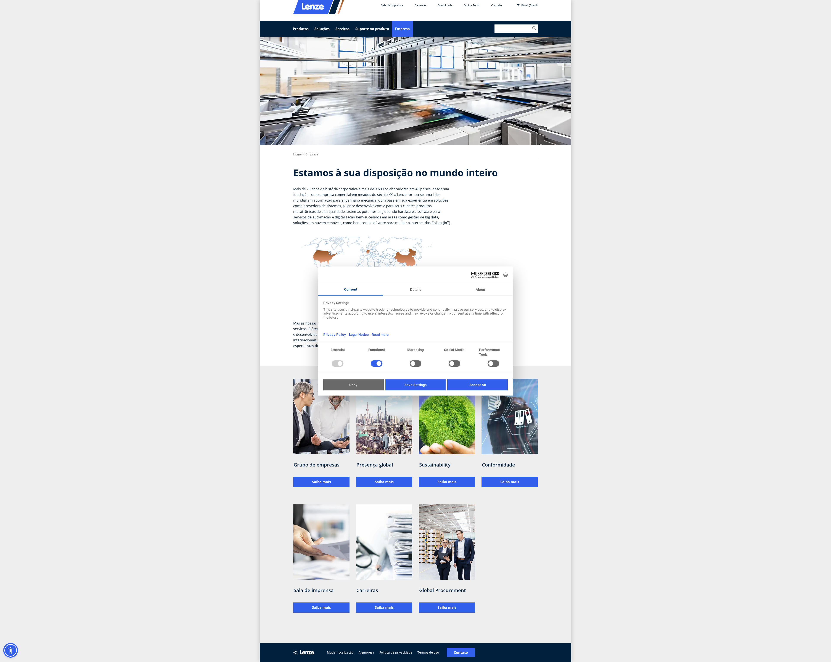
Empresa (402, 28)
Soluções (322, 28)
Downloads (445, 5)
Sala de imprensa (392, 5)
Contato (496, 5)
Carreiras (420, 5)
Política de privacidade (395, 652)
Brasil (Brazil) (529, 5)
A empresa (366, 652)
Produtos (301, 28)
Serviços (342, 28)
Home (297, 154)
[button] (10, 650)
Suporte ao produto (372, 28)
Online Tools (472, 5)
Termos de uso (428, 652)
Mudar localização (340, 652)
